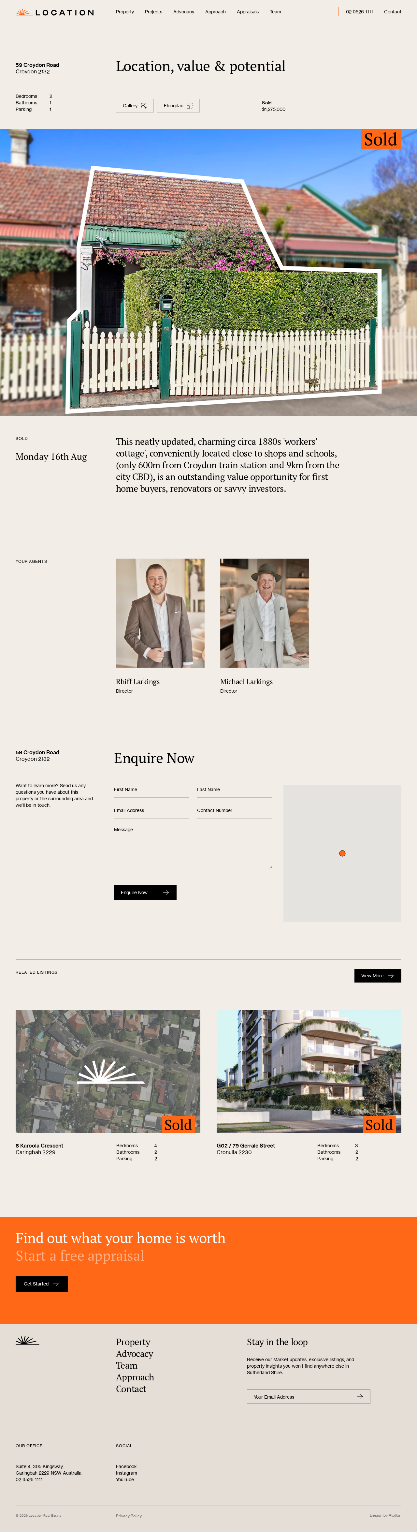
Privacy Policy (129, 1515)
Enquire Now (134, 892)
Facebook (126, 1466)
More (372, 975)
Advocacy (183, 11)
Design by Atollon (385, 1515)
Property (125, 11)
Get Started (36, 1283)
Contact (392, 11)
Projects (153, 11)
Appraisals (248, 11)
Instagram (126, 1473)
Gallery (130, 105)
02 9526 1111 (359, 11)
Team (275, 11)
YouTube (125, 1479)
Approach (215, 11)
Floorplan (173, 105)
